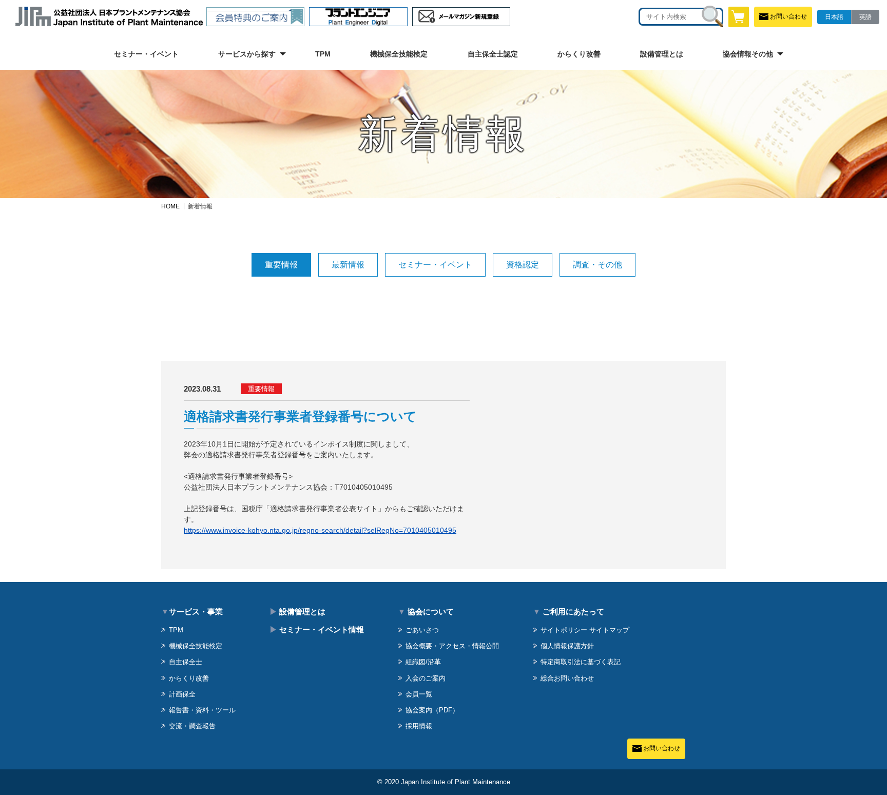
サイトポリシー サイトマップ (585, 630)
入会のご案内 (426, 678)
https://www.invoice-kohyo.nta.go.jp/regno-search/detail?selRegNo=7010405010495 (320, 530)
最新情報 (348, 264)
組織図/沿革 (423, 662)
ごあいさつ (422, 630)
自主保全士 (185, 662)
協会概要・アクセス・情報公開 (452, 646)
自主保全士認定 (493, 54)
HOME (170, 206)
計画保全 (182, 694)
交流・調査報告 (192, 726)
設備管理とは (661, 54)
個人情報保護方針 (567, 646)
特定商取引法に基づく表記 (581, 662)
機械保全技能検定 (399, 54)
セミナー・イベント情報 (316, 629)
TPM (323, 54)
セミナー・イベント (146, 54)
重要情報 (281, 264)
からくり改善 (579, 54)
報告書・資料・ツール (202, 710)
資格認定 (522, 264)
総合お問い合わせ (567, 678)
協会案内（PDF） (432, 710)
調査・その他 (597, 264)
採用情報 (419, 726)
